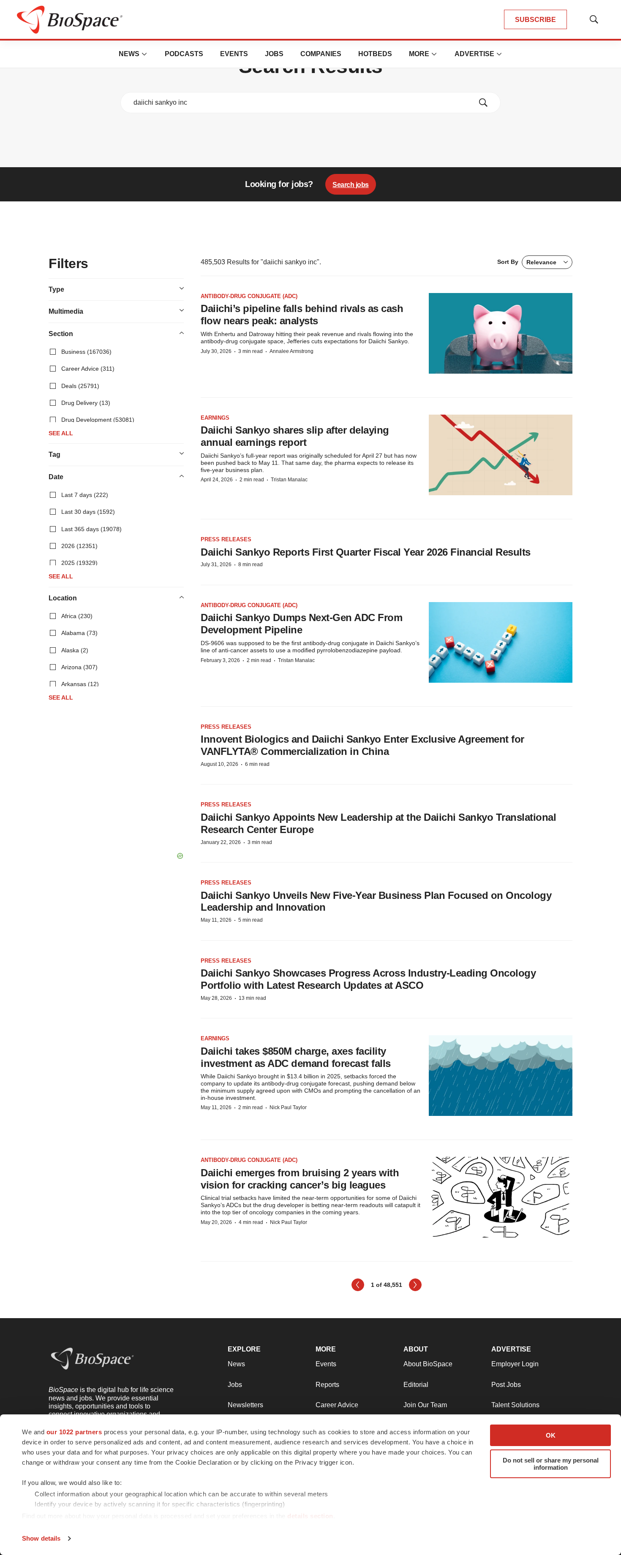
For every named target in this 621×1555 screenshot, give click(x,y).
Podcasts (184, 53)
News (129, 53)
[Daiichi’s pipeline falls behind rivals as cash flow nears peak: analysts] (500, 333)
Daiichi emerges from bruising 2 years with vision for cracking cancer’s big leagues (300, 1179)
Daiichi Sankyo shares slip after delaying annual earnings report (295, 436)
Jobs (274, 53)
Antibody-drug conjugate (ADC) (249, 296)
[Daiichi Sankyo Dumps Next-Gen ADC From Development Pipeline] (500, 642)
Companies (320, 53)
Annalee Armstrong (291, 351)
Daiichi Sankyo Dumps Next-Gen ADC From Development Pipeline (301, 623)
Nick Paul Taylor (288, 1107)
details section (310, 1516)
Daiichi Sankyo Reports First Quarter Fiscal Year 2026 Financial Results (366, 552)
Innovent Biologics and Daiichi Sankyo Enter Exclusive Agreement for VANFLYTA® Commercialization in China (362, 745)
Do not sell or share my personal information (551, 1464)
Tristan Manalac (289, 480)
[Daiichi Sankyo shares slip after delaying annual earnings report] (500, 455)
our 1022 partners (74, 1432)
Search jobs (350, 184)
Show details (41, 1538)
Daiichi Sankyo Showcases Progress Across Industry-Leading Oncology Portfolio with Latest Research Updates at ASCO (368, 979)
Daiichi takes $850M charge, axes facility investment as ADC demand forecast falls (296, 1057)
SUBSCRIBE (535, 19)
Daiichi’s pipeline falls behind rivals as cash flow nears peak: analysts (302, 314)
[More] (144, 54)
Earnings (215, 418)
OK (551, 1435)
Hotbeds (375, 53)
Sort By (526, 262)
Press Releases (226, 539)
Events (234, 53)
